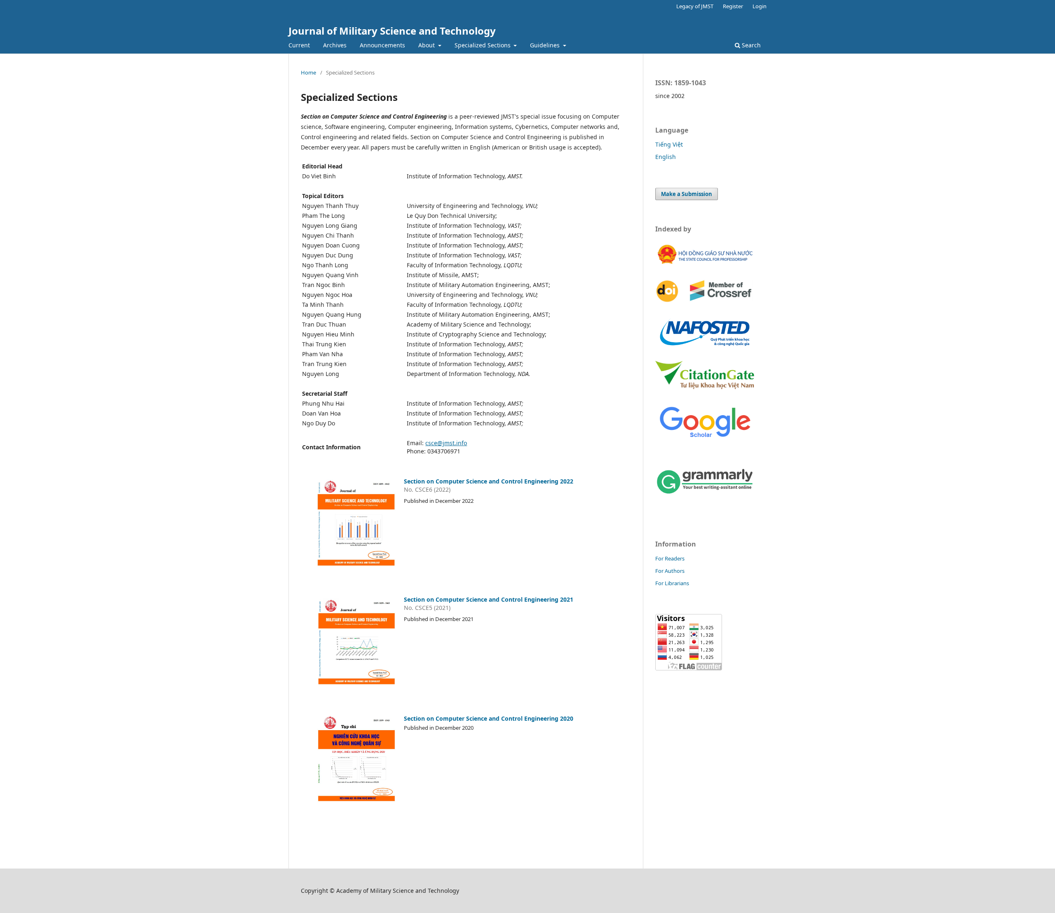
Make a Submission (686, 194)
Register (733, 6)
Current (299, 45)
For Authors (670, 570)
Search (750, 45)
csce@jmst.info (446, 443)
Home (308, 72)
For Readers (670, 558)
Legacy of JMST (694, 6)
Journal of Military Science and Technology (392, 30)
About (427, 45)
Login (760, 6)
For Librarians (672, 583)
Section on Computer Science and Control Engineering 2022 (488, 481)
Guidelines (545, 45)
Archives (335, 45)
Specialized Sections (483, 45)
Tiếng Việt (669, 144)
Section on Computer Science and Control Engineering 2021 (488, 599)
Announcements (382, 45)
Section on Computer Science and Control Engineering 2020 (488, 718)
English (665, 157)
